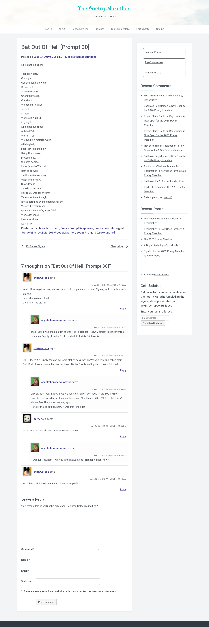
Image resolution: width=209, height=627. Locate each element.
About (62, 29)
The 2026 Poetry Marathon (169, 181)
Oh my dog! (116, 246)
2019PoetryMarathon (62, 232)
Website (26, 581)
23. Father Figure (35, 246)
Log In (48, 29)
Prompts (99, 29)
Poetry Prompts (104, 228)
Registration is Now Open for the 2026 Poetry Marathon (164, 121)
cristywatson (41, 277)
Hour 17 (168, 197)
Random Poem (80, 29)
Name (25, 559)
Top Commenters (120, 29)
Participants (142, 29)
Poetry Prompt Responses (76, 228)
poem (80, 232)
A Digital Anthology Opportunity (161, 245)
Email (25, 570)
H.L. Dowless (151, 95)
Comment (27, 549)
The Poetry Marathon (104, 8)
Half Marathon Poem (46, 228)
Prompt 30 (91, 232)
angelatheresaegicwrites (82, 56)
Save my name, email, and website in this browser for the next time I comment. (70, 591)
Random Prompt (153, 72)
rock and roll (107, 232)
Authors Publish (161, 274)
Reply (123, 308)
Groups (160, 29)
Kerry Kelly (40, 418)
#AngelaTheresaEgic (34, 232)
